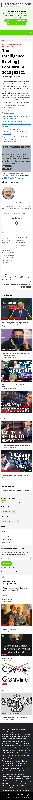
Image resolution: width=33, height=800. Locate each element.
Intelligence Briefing (8, 46)
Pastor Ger (16, 77)
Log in (3, 534)
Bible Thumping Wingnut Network (15, 178)
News (18, 318)
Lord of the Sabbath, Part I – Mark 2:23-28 (14, 717)
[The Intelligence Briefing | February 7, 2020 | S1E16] (22, 239)
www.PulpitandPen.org (12, 141)
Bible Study (5, 713)
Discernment (12, 318)
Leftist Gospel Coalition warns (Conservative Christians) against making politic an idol (15, 131)
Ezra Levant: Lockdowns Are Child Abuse (14, 416)
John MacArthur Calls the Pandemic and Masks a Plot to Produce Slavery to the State (16, 323)
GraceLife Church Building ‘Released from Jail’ (16, 445)
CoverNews (15, 797)
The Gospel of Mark (13, 713)
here (16, 745)
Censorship (5, 380)
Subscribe (6, 563)
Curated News (12, 326)
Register (4, 531)
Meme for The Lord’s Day (9, 629)
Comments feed (6, 539)
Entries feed (5, 537)
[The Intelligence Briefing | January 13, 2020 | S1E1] (8, 234)
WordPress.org (6, 542)
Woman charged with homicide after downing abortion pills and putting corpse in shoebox (16, 124)
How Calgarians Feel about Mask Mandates (15, 475)
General (4, 595)
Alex (10, 601)
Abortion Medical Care (8, 44)
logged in (13, 490)
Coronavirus (17, 44)
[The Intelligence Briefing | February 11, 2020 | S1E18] (9, 258)
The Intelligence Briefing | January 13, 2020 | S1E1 (7, 240)
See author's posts (16, 218)
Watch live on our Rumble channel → (16, 20)
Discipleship (12, 349)
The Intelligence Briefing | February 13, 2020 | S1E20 (15, 276)
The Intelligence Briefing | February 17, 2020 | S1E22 (17, 284)
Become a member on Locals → (16, 23)
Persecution (5, 441)
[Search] (30, 32)
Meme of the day (7, 599)
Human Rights (5, 411)
